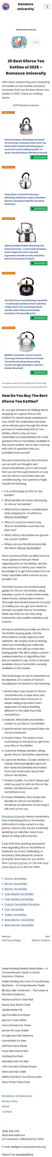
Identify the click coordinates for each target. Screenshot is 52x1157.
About (5, 1106)
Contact (7, 1111)
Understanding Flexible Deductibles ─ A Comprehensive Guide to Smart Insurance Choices (25, 972)
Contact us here (18, 863)
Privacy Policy (10, 1101)
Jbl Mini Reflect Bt (12, 1010)
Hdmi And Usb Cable (14, 1071)
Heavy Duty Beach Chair (16, 1005)
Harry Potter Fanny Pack (16, 1082)
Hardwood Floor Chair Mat (17, 999)
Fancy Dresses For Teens (16, 1025)
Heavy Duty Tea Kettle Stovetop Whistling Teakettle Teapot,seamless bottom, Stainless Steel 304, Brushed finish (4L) (25, 199)
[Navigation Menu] (47, 6)
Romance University (13, 816)
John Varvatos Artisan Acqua (19, 1066)
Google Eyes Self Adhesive (17, 1035)
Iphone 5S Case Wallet (15, 1030)
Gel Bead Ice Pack (12, 1056)
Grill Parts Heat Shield (14, 1046)
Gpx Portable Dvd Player (16, 1015)
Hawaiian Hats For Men (15, 1061)
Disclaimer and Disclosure (17, 1096)
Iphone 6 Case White (14, 1020)
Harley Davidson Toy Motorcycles (22, 1077)
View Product (40, 157)
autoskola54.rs (24, 1154)
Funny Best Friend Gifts (15, 1051)
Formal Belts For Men (14, 1040)
